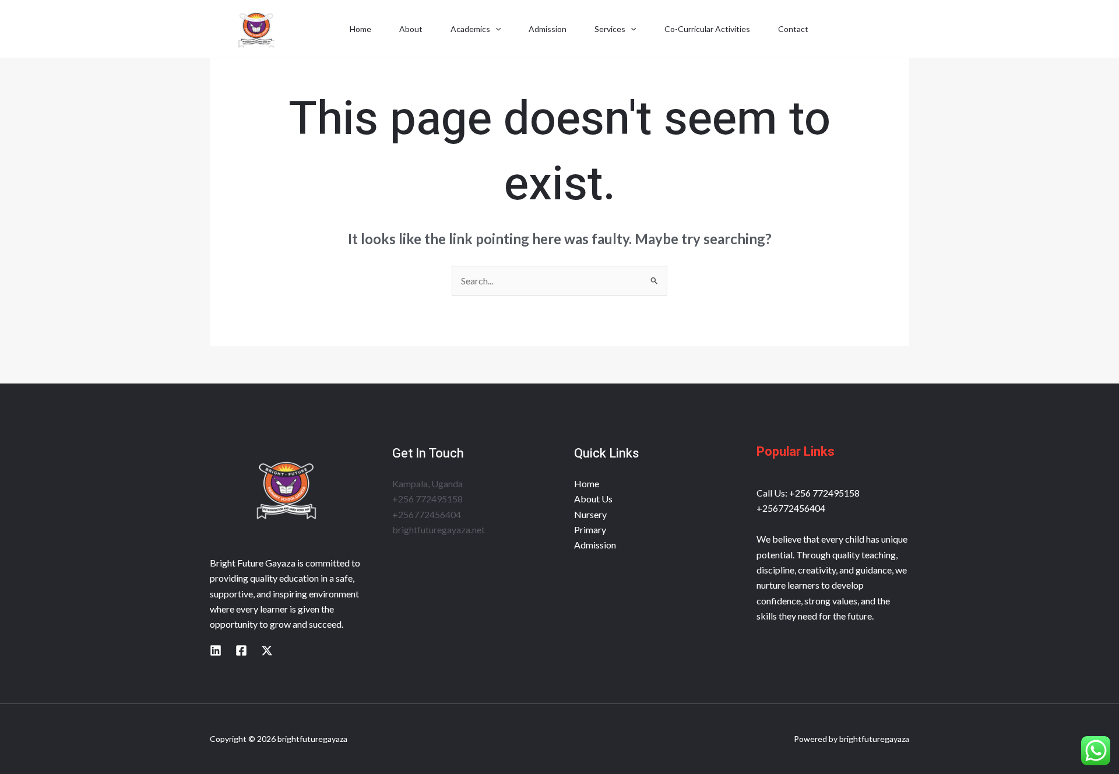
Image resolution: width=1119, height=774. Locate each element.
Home (360, 29)
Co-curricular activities (707, 29)
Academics (470, 29)
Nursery (590, 514)
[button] (495, 29)
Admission (547, 29)
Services (609, 29)
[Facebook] (241, 650)
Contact (793, 29)
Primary (590, 529)
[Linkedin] (215, 650)
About (411, 29)
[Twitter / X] (267, 650)
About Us (593, 498)
